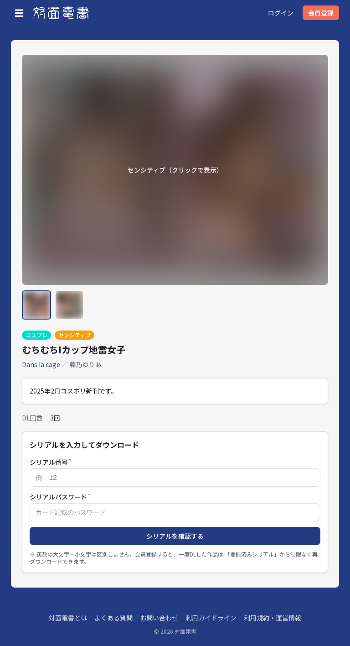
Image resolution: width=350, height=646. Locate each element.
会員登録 (321, 12)
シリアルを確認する (175, 536)
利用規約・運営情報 (272, 617)
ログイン (280, 12)
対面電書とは (68, 617)
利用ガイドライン (211, 617)
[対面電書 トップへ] (61, 12)
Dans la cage (41, 364)
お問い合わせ (159, 617)
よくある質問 (113, 617)
